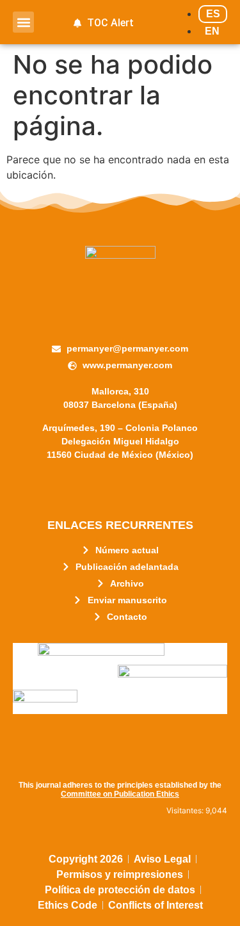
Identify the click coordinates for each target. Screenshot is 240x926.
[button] (23, 22)
